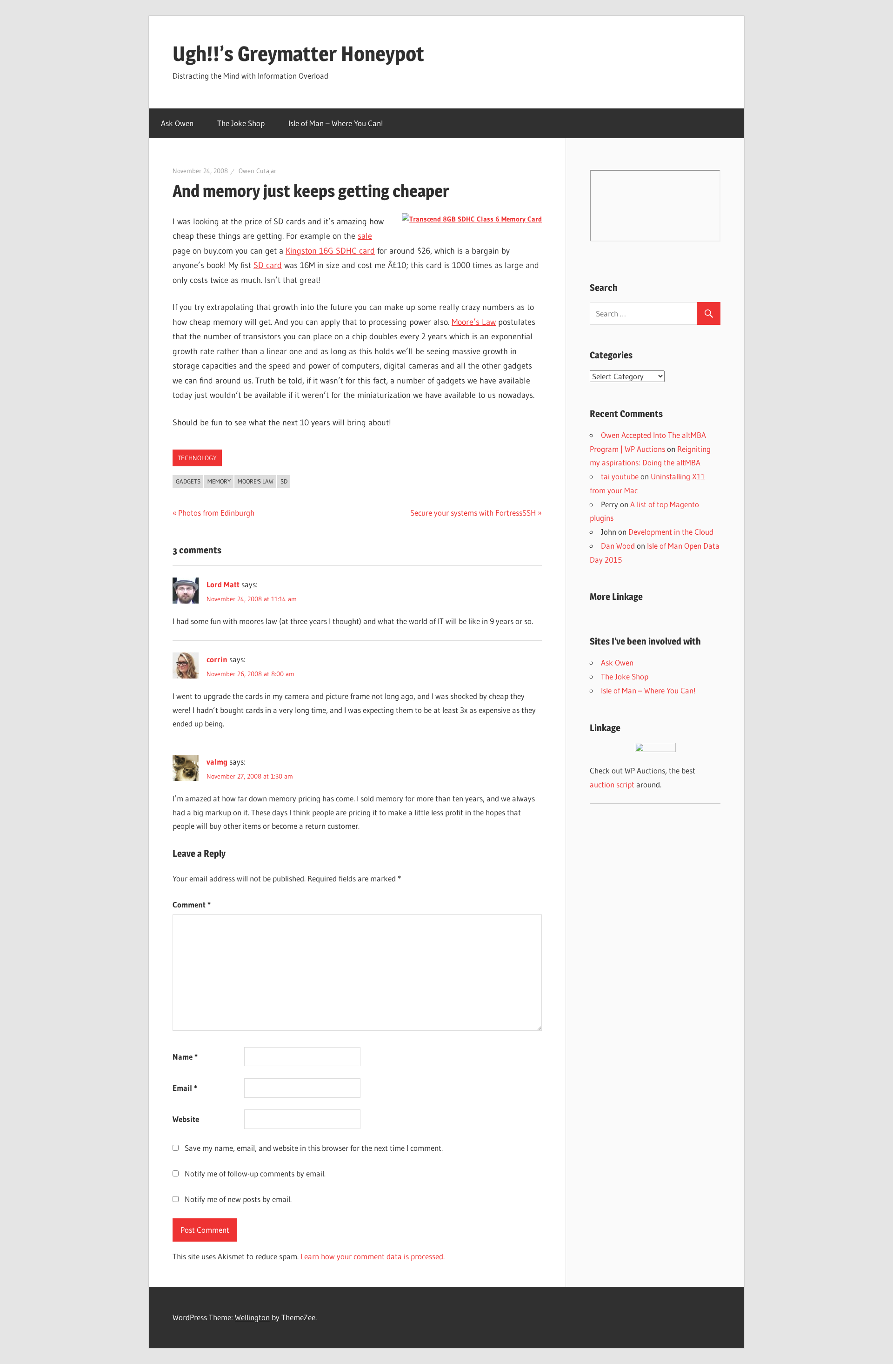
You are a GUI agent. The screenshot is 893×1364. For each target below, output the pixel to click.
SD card (267, 265)
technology (197, 458)
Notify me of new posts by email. (238, 1199)
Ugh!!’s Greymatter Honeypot (298, 53)
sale (365, 236)
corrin (217, 659)
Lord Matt (223, 584)
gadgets (188, 481)
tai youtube (620, 476)
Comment (192, 904)
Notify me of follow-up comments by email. (255, 1173)
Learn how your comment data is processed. (372, 1256)
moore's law (255, 481)
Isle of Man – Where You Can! (335, 123)
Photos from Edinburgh (216, 512)
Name (185, 1057)
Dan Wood (618, 546)
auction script (612, 784)
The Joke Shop (241, 123)
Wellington (252, 1317)
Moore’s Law (474, 322)
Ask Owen (177, 123)
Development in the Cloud (670, 532)
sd (283, 481)
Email (185, 1088)
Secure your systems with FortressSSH (473, 512)
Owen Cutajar (257, 171)
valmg (217, 761)
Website (186, 1119)
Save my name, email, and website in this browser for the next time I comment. (314, 1148)
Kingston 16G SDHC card (330, 251)
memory (219, 481)
